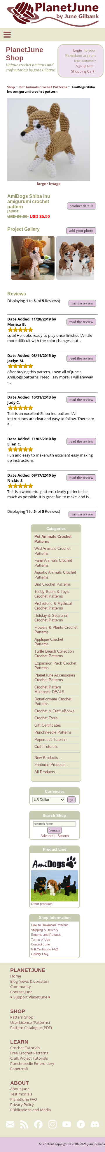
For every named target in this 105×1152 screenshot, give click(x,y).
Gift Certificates (47, 725)
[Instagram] (52, 1124)
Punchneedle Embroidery (32, 1063)
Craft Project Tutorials (29, 1058)
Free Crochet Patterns (29, 1053)
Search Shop (54, 815)
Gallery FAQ (39, 954)
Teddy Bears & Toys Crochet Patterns (51, 594)
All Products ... (47, 772)
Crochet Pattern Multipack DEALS (49, 689)
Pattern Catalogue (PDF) (31, 1027)
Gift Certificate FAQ (44, 949)
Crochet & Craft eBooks (54, 711)
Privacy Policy (22, 1104)
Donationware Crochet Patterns (52, 701)
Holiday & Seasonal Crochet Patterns (51, 618)
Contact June (40, 944)
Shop (11, 87)
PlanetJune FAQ (23, 1099)
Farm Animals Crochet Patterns (53, 563)
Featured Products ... (52, 764)
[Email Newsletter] (10, 1124)
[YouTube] (66, 1124)
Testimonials (21, 1094)
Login (77, 50)
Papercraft (19, 1068)
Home (15, 976)
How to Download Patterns (50, 925)
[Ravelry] (81, 1124)
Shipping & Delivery (44, 930)
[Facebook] (38, 1124)
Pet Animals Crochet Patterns (43, 87)
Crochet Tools (46, 718)
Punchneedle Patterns (53, 732)
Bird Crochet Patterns (52, 584)
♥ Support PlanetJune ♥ (30, 997)
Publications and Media (30, 1109)
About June (19, 1088)
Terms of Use (40, 939)
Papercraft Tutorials (51, 739)
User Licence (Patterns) (30, 1022)
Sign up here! (85, 66)
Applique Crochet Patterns (48, 642)
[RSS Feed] (24, 1124)
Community (20, 986)
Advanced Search (55, 836)
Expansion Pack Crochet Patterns (55, 665)
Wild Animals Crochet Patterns (52, 551)
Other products (41, 904)
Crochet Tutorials (25, 1047)
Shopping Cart (82, 71)
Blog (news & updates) (29, 981)
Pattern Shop (21, 1017)
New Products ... (48, 757)
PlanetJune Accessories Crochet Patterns (54, 677)
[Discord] (95, 1124)
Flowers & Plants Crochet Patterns (56, 630)
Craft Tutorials (46, 746)
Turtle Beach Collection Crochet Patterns (54, 653)
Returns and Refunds (46, 934)
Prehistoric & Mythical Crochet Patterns (53, 606)
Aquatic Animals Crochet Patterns (55, 574)
